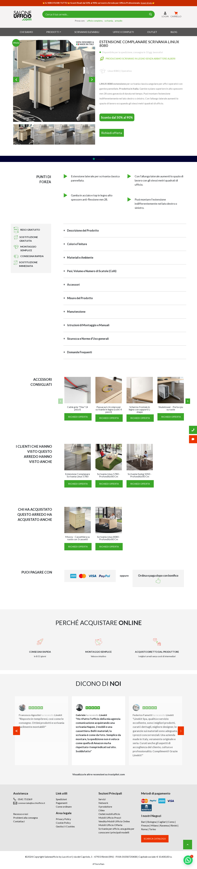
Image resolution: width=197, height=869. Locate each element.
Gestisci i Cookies (65, 826)
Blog (174, 31)
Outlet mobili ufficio (109, 813)
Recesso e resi (20, 813)
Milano (154, 825)
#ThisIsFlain (98, 864)
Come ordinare (64, 806)
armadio (118, 20)
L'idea (101, 810)
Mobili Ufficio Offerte (110, 825)
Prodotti (52, 31)
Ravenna (164, 825)
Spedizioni (61, 799)
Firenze (145, 825)
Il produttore (105, 806)
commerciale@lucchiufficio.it (31, 803)
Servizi (102, 799)
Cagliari (162, 821)
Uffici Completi (123, 31)
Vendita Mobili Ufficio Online (114, 821)
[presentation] (60, 401)
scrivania (109, 20)
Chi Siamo (26, 31)
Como (171, 821)
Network (103, 802)
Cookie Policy (63, 822)
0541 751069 (25, 799)
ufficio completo (95, 20)
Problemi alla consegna (25, 817)
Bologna (151, 821)
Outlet (152, 31)
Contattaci (19, 821)
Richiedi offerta (111, 133)
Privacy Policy (63, 819)
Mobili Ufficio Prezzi (109, 817)
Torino (152, 829)
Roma (144, 829)
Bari (143, 821)
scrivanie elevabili (86, 31)
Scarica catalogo (155, 838)
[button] (16, 730)
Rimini (174, 825)
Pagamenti (61, 802)
